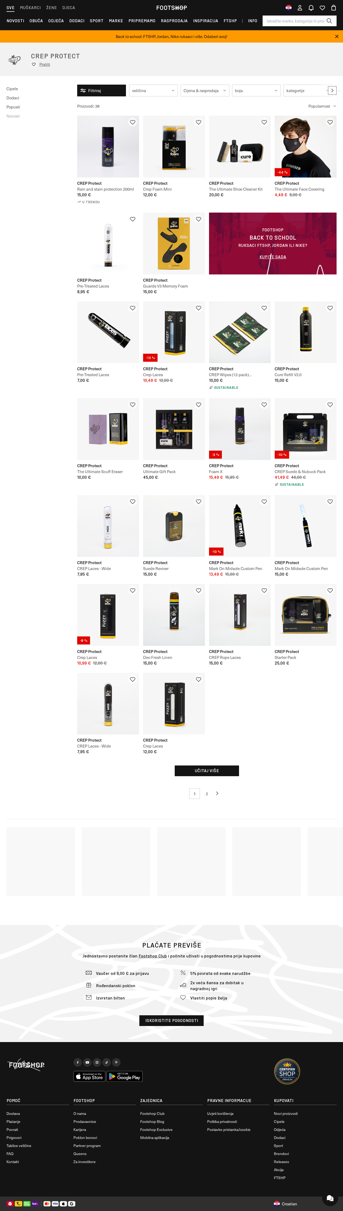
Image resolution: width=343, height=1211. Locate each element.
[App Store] (89, 1076)
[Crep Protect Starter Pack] (306, 615)
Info (252, 20)
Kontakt (12, 1161)
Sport (96, 20)
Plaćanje (13, 1121)
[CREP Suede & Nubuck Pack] (306, 429)
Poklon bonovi (85, 1137)
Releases (281, 1161)
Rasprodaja (174, 20)
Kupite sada (272, 256)
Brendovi (281, 1153)
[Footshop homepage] (171, 7)
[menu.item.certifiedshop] (287, 1071)
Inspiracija (205, 20)
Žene (51, 7)
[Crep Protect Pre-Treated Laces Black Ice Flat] (108, 332)
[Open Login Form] (300, 8)
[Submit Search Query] (329, 21)
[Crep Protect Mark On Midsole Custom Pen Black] (240, 526)
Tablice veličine (18, 1145)
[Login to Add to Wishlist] (132, 122)
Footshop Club (153, 956)
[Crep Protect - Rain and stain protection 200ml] (108, 147)
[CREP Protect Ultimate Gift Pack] (174, 429)
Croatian (289, 1203)
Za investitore (84, 1161)
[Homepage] (37, 1065)
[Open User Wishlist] (322, 8)
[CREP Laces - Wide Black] (108, 704)
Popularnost (319, 106)
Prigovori (13, 1137)
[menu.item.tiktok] (106, 1062)
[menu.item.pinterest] (116, 1062)
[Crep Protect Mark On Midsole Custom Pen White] (306, 526)
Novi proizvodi (286, 1113)
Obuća (36, 20)
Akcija (279, 1169)
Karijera (79, 1129)
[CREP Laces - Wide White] (108, 526)
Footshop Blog (152, 1121)
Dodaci (76, 20)
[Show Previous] (219, 793)
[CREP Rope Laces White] (240, 615)
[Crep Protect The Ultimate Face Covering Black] (306, 147)
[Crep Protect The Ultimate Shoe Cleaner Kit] (240, 147)
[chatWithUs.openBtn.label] (330, 1198)
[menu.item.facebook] (77, 1062)
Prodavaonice (84, 1121)
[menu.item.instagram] (97, 1062)
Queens (80, 1153)
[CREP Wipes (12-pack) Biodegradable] (240, 332)
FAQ (9, 1153)
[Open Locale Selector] (289, 8)
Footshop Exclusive (156, 1129)
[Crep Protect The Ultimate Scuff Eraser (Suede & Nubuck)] (108, 429)
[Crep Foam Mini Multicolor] (174, 147)
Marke (116, 20)
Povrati (12, 1129)
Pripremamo (141, 20)
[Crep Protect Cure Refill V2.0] (306, 332)
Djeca (68, 7)
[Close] (337, 36)
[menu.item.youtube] (87, 1062)
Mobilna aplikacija (154, 1137)
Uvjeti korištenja (220, 1113)
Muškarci (30, 7)
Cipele (12, 88)
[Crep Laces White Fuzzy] (174, 704)
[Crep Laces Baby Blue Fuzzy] (174, 332)
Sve (10, 7)
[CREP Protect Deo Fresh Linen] (174, 615)
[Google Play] (124, 1076)
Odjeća (56, 20)
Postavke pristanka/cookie (229, 1129)
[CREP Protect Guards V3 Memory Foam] (174, 243)
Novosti (15, 20)
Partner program (87, 1145)
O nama (79, 1113)
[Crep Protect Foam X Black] (240, 429)
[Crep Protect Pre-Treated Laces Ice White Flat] (108, 243)
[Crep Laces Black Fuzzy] (108, 615)
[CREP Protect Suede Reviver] (174, 526)
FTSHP (230, 20)
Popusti (13, 107)
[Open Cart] (334, 8)
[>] (332, 90)
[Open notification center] (311, 8)
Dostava (13, 1113)
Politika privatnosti (222, 1121)
